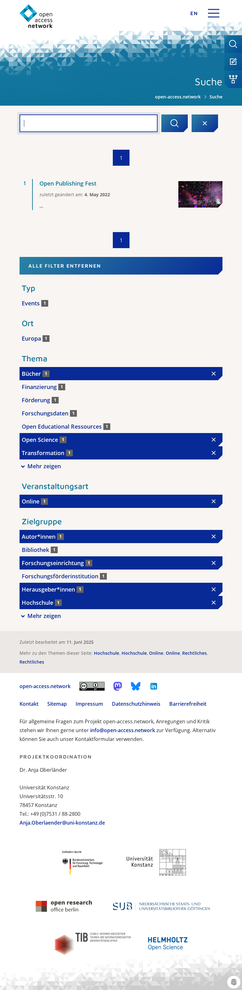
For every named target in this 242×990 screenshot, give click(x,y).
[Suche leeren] (205, 123)
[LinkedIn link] (153, 686)
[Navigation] (213, 13)
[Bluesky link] (136, 686)
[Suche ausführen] (174, 123)
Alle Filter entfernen (64, 266)
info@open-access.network (122, 730)
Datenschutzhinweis (136, 703)
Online (156, 653)
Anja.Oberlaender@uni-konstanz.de (62, 822)
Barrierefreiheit (187, 703)
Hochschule (107, 653)
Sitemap (57, 703)
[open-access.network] (36, 16)
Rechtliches (195, 653)
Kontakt (29, 703)
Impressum (89, 703)
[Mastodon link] (117, 686)
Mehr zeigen (44, 466)
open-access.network (178, 97)
